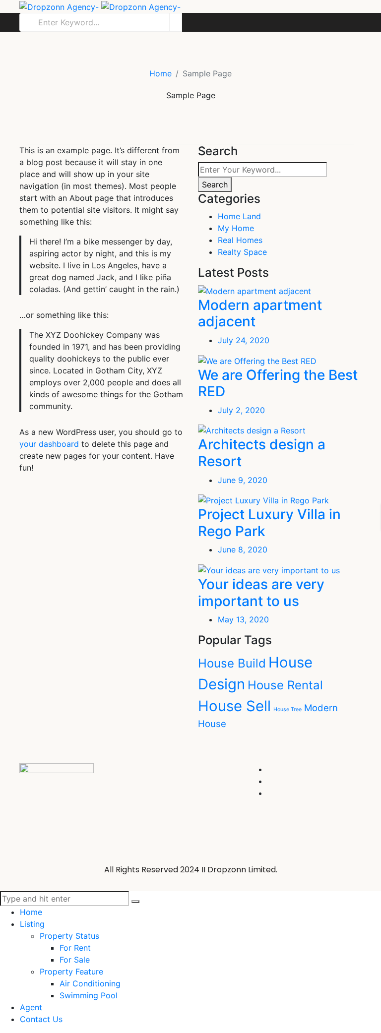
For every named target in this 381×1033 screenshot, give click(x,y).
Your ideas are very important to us (261, 592)
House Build (232, 663)
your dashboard (49, 444)
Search (215, 184)
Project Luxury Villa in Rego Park (269, 523)
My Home (236, 228)
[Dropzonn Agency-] (100, 6)
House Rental (285, 685)
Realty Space (242, 252)
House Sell (234, 706)
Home (160, 73)
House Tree (287, 709)
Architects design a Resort (261, 453)
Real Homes (240, 240)
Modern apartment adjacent (260, 313)
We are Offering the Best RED (278, 383)
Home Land (239, 216)
